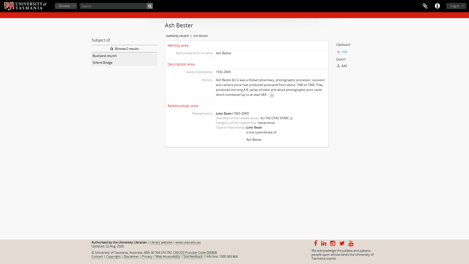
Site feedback (193, 256)
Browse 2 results (126, 48)
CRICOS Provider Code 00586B (195, 252)
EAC (344, 66)
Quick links (437, 6)
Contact (97, 256)
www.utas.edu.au (188, 242)
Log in (454, 6)
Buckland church (105, 56)
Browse (64, 6)
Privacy (147, 256)
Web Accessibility (168, 256)
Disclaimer (131, 256)
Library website (161, 242)
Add (344, 52)
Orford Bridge (102, 62)
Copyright (113, 256)
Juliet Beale (224, 113)
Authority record (177, 36)
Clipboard (425, 6)
